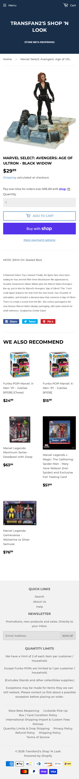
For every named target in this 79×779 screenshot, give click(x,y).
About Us (39, 601)
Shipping (9, 177)
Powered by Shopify (38, 755)
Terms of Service (38, 737)
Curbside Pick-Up (55, 710)
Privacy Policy (63, 728)
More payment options (39, 240)
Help (39, 606)
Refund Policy (25, 732)
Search (39, 596)
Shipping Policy (50, 732)
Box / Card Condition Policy (38, 715)
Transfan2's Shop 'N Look (40, 26)
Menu (12, 5)
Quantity (9, 194)
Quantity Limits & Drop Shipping (26, 728)
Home (7, 59)
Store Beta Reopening (23, 710)
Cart (72, 5)
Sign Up (67, 635)
